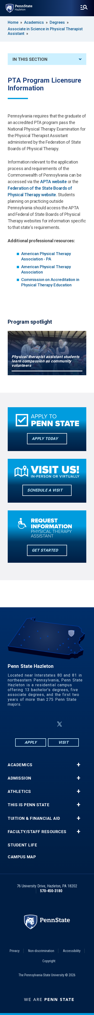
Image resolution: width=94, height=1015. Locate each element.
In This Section (30, 59)
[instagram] (35, 724)
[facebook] (23, 724)
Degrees (57, 22)
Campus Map (22, 857)
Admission (19, 778)
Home (13, 22)
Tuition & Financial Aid (34, 818)
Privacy (15, 951)
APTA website (53, 181)
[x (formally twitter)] (59, 724)
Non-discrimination (41, 951)
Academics (34, 22)
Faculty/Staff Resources (37, 831)
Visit (63, 742)
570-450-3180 (51, 891)
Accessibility (72, 951)
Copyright (48, 961)
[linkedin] (48, 724)
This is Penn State (28, 805)
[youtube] (71, 724)
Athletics (19, 791)
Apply (31, 742)
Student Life (22, 845)
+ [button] (78, 765)
